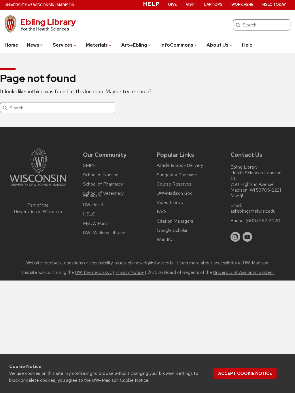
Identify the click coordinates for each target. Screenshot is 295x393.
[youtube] (247, 237)
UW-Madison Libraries (105, 233)
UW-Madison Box (174, 193)
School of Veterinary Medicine (103, 194)
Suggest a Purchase (177, 175)
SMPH (90, 165)
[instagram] (235, 237)
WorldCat (166, 240)
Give (172, 4)
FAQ (161, 212)
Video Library (170, 202)
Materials (97, 45)
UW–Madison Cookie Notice (120, 380)
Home (11, 45)
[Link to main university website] (38, 187)
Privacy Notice (130, 272)
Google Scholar (172, 230)
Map (234, 196)
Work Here (242, 4)
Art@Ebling (134, 45)
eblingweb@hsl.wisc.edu (150, 263)
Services (63, 45)
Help (247, 45)
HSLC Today (274, 4)
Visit (191, 4)
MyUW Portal (96, 223)
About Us (217, 45)
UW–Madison (39, 5)
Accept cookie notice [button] (245, 373)
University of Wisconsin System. (244, 272)
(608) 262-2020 (262, 221)
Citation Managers (175, 221)
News (33, 45)
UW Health (94, 205)
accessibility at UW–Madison (240, 263)
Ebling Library (48, 21)
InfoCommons (176, 45)
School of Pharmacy (103, 184)
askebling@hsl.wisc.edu (252, 211)
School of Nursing (100, 175)
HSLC (89, 214)
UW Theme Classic (93, 272)
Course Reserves (174, 184)
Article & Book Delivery (180, 165)
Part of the (38, 208)
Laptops (213, 4)
